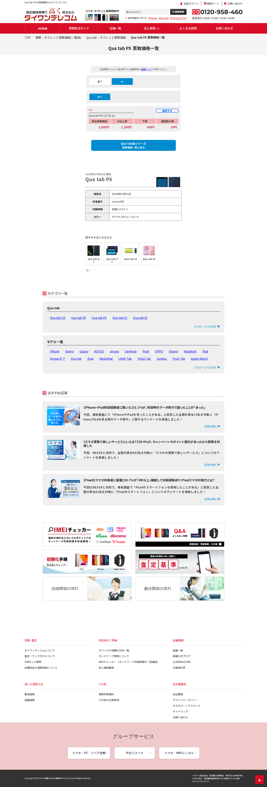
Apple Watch (199, 358)
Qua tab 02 (119, 317)
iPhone (152, 18)
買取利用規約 (106, 694)
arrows (114, 351)
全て (100, 81)
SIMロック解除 (33, 662)
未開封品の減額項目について (41, 667)
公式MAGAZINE (182, 662)
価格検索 (179, 11)
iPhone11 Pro (178, 18)
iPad (205, 351)
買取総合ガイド (79, 28)
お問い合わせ (234, 3)
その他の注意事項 (109, 700)
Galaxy (84, 351)
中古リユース (134, 752)
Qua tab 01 (140, 317)
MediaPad (106, 358)
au (122, 81)
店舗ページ (146, 69)
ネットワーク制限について (114, 656)
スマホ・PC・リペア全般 (89, 752)
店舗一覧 (115, 28)
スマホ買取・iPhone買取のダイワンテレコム (57, 778)
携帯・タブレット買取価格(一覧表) (58, 37)
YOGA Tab (144, 358)
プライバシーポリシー (185, 700)
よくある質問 (188, 28)
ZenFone (131, 351)
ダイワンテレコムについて (40, 650)
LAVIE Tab (125, 358)
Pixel (145, 351)
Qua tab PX (99, 317)
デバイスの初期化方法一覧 (114, 650)
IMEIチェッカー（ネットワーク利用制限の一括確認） (129, 662)
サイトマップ (180, 711)
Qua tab (76, 358)
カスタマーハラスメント (187, 705)
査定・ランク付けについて (40, 656)
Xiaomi (173, 351)
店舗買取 (30, 700)
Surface (162, 358)
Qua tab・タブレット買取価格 (106, 37)
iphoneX (163, 18)
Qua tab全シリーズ (133, 145)
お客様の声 (179, 667)
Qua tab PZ (78, 317)
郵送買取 (30, 694)
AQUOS (99, 351)
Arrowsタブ (57, 358)
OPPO (159, 351)
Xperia (69, 351)
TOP (28, 37)
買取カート (213, 3)
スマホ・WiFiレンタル (179, 752)
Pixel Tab (179, 358)
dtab (90, 358)
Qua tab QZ (57, 317)
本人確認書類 (106, 667)
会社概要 (178, 694)
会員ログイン (191, 3)
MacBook (190, 351)
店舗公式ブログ (182, 656)
